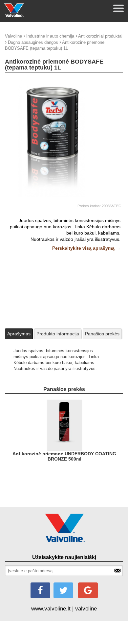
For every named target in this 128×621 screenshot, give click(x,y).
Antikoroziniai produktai (100, 36)
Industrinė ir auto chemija (50, 36)
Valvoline (13, 36)
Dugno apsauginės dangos (33, 42)
